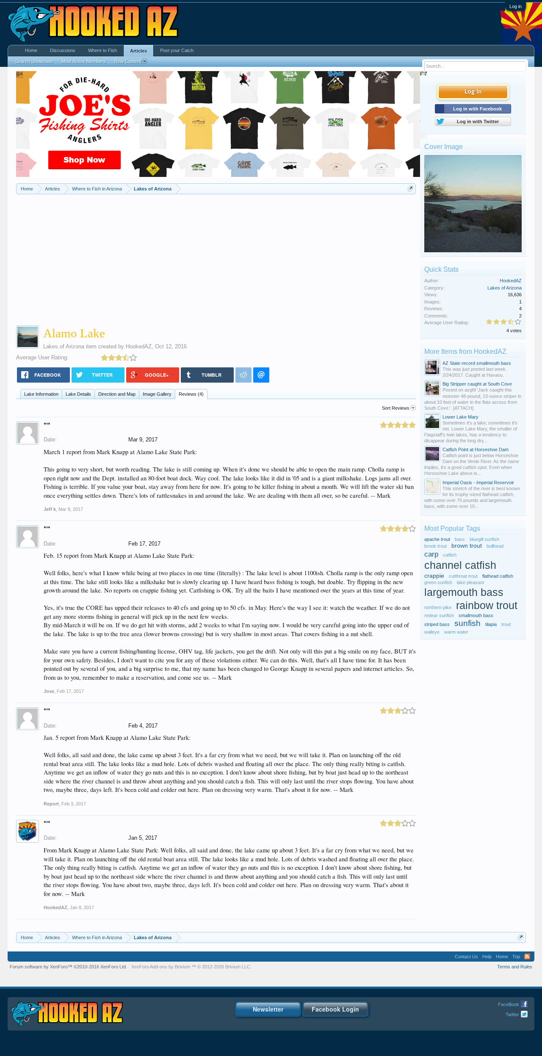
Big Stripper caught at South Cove (477, 383)
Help (487, 956)
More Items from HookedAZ (465, 351)
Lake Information (41, 394)
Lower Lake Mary (460, 416)
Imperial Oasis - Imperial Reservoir (478, 482)
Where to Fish (102, 50)
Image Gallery (157, 394)
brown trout (466, 546)
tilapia (491, 624)
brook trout (435, 546)
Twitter (512, 1014)
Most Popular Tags (452, 528)
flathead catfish (497, 576)
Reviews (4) (191, 394)
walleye (432, 631)
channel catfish (460, 565)
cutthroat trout (463, 576)
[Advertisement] (216, 258)
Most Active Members (83, 61)
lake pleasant (470, 582)
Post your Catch (177, 50)
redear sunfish (439, 615)
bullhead (495, 546)
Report (51, 803)
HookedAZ (139, 346)
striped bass (437, 624)
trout (506, 624)
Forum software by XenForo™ (68, 966)
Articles (138, 50)
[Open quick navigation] (410, 188)
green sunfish (438, 582)
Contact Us (466, 956)
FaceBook (508, 1004)
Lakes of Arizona (63, 346)
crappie (434, 576)
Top (516, 956)
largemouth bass (463, 592)
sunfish (467, 623)
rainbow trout (486, 605)
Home (31, 50)
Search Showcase (34, 61)
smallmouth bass (476, 615)
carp (431, 554)
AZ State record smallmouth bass (476, 363)
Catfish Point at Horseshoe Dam (475, 449)
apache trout (437, 539)
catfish (449, 554)
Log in (515, 6)
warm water (456, 631)
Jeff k (50, 509)
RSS (527, 956)
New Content (127, 61)
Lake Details (78, 394)
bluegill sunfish (484, 539)
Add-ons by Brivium (191, 966)
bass (460, 539)
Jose (49, 691)
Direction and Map (117, 394)
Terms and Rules (514, 966)
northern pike (437, 607)
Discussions (62, 50)
